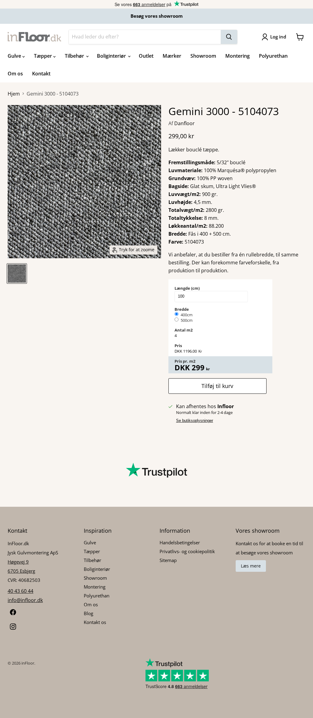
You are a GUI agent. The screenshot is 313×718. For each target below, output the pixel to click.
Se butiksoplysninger (194, 421)
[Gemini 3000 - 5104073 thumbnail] (17, 273)
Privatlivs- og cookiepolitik (187, 551)
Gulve (15, 56)
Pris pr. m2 (185, 361)
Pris (178, 345)
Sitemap (168, 560)
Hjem (14, 93)
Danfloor (184, 123)
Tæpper (43, 56)
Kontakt (41, 73)
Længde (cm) (187, 288)
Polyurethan (273, 56)
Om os (15, 73)
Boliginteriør (112, 56)
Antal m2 (184, 330)
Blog (88, 613)
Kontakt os (95, 622)
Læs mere (251, 566)
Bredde (182, 309)
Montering (237, 56)
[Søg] (229, 37)
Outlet (146, 56)
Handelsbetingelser (180, 542)
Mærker (172, 56)
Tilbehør (75, 56)
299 (198, 367)
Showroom (203, 56)
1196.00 (190, 351)
